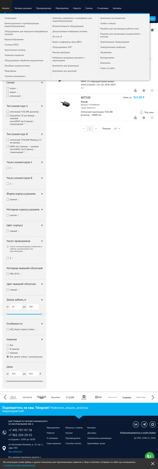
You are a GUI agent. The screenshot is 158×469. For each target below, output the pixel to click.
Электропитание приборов (112, 47)
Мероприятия (62, 8)
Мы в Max (153, 424)
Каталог (6, 8)
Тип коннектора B (17, 134)
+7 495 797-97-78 (20, 430)
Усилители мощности (14, 55)
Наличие (11, 339)
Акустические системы (15, 50)
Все (11, 345)
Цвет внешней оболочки (21, 284)
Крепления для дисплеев (64, 71)
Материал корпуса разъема (22, 209)
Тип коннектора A (17, 106)
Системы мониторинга (15, 76)
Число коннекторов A (19, 162)
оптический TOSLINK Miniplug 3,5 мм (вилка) (25, 141)
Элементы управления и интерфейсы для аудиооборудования (72, 19)
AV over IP (57, 36)
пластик (14, 215)
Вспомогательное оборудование (68, 26)
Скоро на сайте (107, 68)
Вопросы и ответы (74, 427)
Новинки (14, 352)
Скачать (89, 8)
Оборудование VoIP (62, 47)
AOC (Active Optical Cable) (23, 329)
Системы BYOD (12, 44)
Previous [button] (5, 397)
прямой (14, 199)
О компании (102, 8)
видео (14, 92)
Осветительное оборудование (114, 41)
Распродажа (10, 18)
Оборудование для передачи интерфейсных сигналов (26, 33)
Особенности (14, 323)
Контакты (117, 8)
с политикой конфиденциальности (19, 465)
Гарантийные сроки (96, 443)
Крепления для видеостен (112, 18)
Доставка (91, 432)
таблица (150, 59)
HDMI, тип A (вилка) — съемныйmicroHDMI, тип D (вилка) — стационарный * (24, 149)
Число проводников (18, 241)
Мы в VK (136, 424)
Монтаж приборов (61, 52)
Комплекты (105, 62)
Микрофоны (10, 71)
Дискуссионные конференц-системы (69, 31)
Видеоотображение (14, 39)
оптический (16, 96)
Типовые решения (23, 8)
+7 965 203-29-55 (20, 435)
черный (14, 231)
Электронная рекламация (99, 438)
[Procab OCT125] (64, 104)
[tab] (24, 82)
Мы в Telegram (144, 424)
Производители (43, 8)
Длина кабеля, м (16, 299)
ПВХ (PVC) (15, 273)
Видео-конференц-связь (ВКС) (67, 41)
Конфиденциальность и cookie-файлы (138, 432)
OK (153, 463)
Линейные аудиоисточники (17, 65)
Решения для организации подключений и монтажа (120, 35)
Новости (77, 8)
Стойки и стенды (108, 23)
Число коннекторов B (19, 178)
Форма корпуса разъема (20, 193)
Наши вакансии (54, 443)
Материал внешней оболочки (24, 268)
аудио (14, 88)
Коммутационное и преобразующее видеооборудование (22, 24)
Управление (106, 52)
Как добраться (15, 451)
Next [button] (153, 397)
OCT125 (86, 97)
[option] (13, 397)
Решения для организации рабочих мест (119, 28)
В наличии (14, 349)
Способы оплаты (73, 443)
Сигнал (10, 82)
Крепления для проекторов (65, 65)
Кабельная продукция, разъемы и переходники (68, 59)
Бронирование (107, 57)
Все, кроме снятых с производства (26, 356)
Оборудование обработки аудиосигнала (24, 60)
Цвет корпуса (14, 225)
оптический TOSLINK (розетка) (25, 111)
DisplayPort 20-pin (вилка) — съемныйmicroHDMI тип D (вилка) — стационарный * (23, 119)
